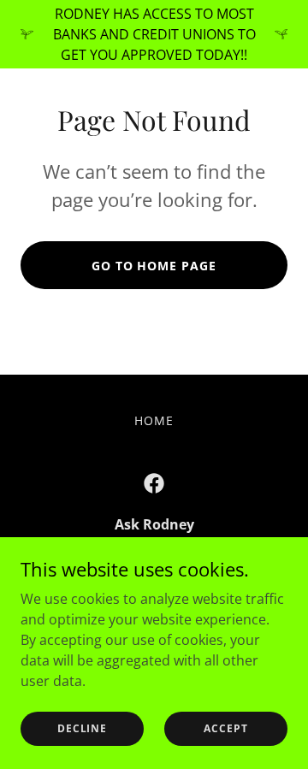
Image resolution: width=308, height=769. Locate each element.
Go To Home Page (154, 265)
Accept (225, 728)
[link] (154, 483)
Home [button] (154, 420)
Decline (82, 728)
